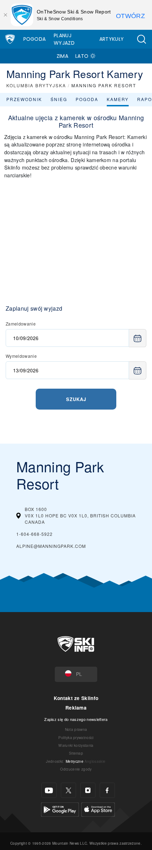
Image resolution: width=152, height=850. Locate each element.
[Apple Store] (98, 808)
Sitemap (76, 753)
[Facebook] (107, 790)
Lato (81, 56)
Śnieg (59, 99)
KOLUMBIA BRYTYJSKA (36, 85)
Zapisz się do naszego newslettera (76, 719)
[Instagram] (87, 790)
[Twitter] (68, 790)
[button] (141, 39)
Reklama (76, 707)
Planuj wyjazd (64, 39)
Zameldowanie (21, 324)
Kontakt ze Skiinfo (76, 698)
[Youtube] (49, 790)
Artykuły (111, 39)
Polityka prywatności (75, 737)
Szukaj (76, 399)
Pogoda (34, 39)
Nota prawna (76, 729)
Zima (62, 56)
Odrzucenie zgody (76, 769)
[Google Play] (60, 808)
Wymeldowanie (21, 356)
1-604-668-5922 (34, 534)
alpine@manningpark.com (51, 546)
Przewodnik (24, 99)
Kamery (118, 99)
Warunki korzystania (75, 745)
